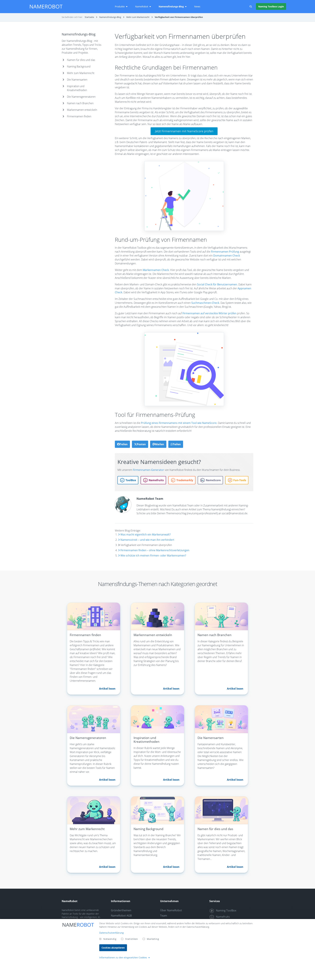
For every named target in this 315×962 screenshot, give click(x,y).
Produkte (120, 6)
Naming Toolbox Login (271, 6)
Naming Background (79, 66)
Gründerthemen (121, 910)
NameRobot (141, 6)
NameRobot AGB (121, 915)
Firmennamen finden (79, 116)
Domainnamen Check (226, 255)
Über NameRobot (171, 910)
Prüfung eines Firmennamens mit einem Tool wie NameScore (179, 423)
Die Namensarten (77, 79)
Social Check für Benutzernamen (217, 284)
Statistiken (131, 939)
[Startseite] (46, 6)
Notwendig (109, 939)
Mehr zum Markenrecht (80, 73)
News (197, 6)
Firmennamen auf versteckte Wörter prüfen (209, 313)
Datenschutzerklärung (111, 932)
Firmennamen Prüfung (225, 251)
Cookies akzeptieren (113, 947)
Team (163, 915)
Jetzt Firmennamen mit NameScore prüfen (184, 131)
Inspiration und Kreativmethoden (77, 88)
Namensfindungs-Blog (171, 6)
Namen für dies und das (81, 60)
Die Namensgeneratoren (81, 96)
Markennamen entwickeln (82, 110)
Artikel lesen (107, 688)
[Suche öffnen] (250, 6)
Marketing (153, 939)
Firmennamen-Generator (148, 470)
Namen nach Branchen (80, 103)
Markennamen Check (156, 270)
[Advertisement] (83, 178)
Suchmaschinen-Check (205, 303)
